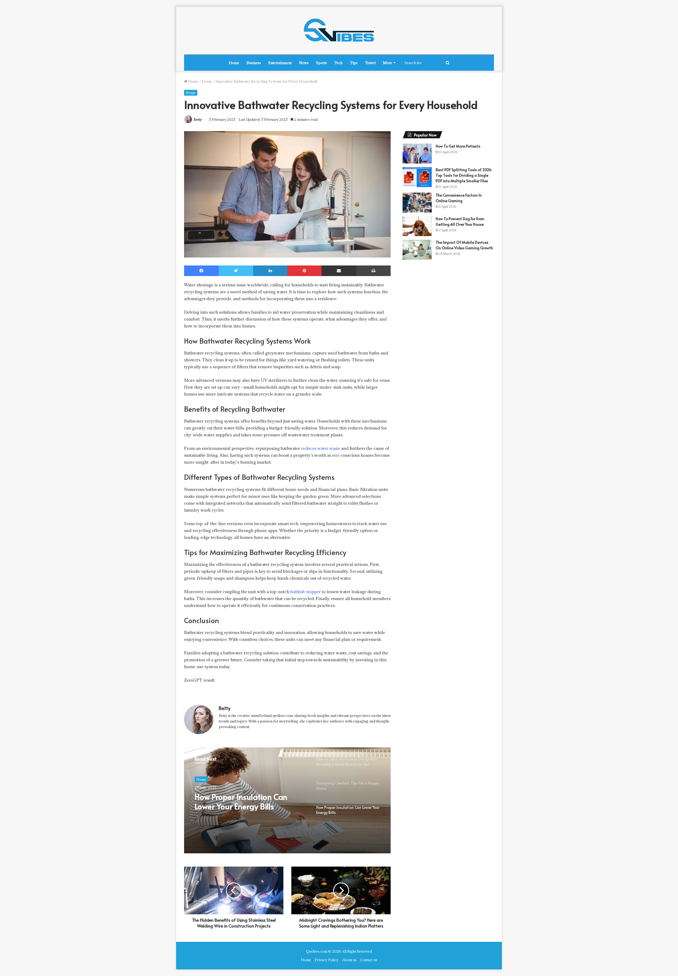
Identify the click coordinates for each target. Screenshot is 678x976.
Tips (354, 62)
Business (254, 62)
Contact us (368, 959)
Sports (321, 62)
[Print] (373, 270)
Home (234, 62)
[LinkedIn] (270, 270)
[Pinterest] (304, 270)
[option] (287, 800)
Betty (198, 119)
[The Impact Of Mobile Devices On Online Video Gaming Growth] (417, 250)
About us (349, 959)
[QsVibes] (339, 30)
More (387, 62)
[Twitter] (236, 270)
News (304, 62)
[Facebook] (201, 270)
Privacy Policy (326, 959)
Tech (338, 62)
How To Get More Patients (458, 146)
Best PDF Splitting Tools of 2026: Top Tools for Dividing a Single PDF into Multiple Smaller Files (464, 175)
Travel (370, 62)
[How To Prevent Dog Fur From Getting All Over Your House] (417, 226)
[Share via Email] (339, 270)
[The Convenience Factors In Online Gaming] (417, 202)
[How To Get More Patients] (417, 153)
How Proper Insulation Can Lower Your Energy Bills (241, 801)
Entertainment (280, 62)
